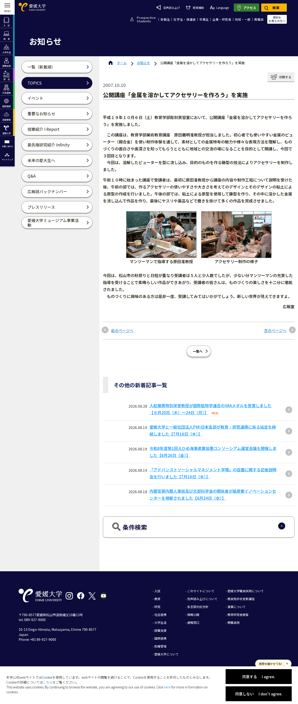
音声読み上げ (171, 8)
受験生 (165, 19)
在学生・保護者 (184, 19)
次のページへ (275, 330)
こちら (48, 682)
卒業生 (204, 19)
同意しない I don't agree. (258, 694)
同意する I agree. (258, 676)
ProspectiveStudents (146, 19)
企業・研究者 (221, 19)
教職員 (259, 19)
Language (222, 8)
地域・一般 (243, 19)
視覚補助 (198, 8)
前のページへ (122, 330)
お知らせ (143, 62)
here (167, 687)
